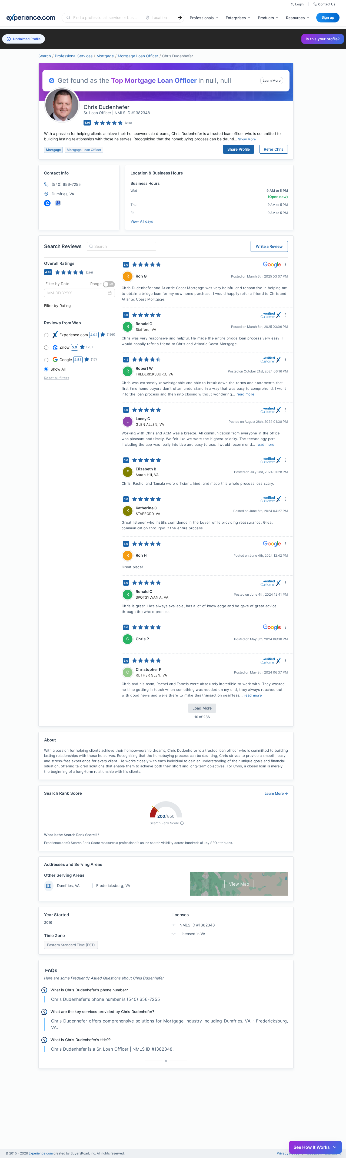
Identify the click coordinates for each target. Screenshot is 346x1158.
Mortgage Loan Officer (138, 56)
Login (299, 4)
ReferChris (274, 149)
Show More (247, 139)
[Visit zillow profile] (47, 203)
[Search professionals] (179, 17)
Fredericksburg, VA (113, 885)
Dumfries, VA (68, 885)
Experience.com (41, 1153)
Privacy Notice (288, 1153)
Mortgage (105, 56)
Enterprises (236, 17)
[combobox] (105, 18)
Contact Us (326, 4)
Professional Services (73, 56)
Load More (202, 708)
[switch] (109, 284)
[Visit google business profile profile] (58, 203)
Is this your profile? (323, 39)
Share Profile (238, 149)
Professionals (202, 17)
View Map (239, 884)
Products (266, 17)
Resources (295, 17)
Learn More (272, 80)
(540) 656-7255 (66, 184)
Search (44, 56)
